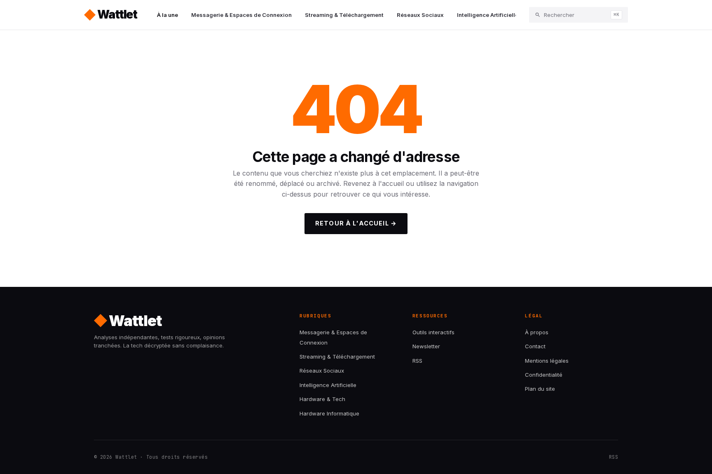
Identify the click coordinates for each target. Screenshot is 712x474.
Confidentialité (543, 374)
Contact (535, 346)
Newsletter (426, 346)
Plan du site (540, 388)
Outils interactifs (433, 332)
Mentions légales (547, 360)
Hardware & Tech (322, 399)
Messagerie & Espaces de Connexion (241, 15)
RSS (417, 360)
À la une (167, 15)
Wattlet (117, 14)
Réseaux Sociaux (420, 15)
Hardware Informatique (329, 413)
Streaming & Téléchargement (344, 15)
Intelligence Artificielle (487, 15)
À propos (536, 332)
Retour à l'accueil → (356, 223)
